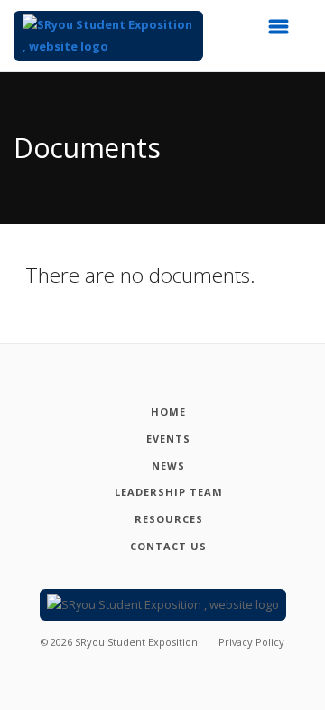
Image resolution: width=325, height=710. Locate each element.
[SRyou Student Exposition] (108, 36)
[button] (284, 31)
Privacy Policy (251, 642)
